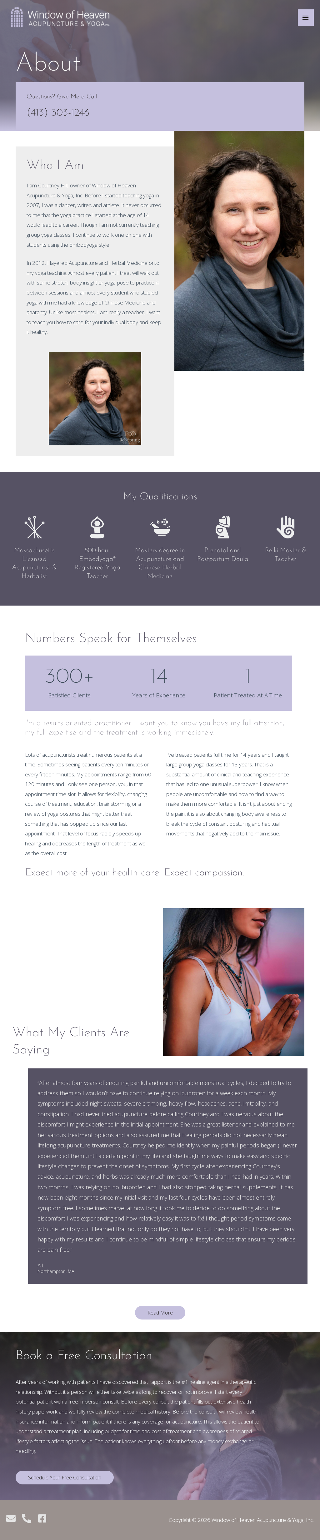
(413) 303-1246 (58, 113)
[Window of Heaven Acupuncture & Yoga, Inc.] (60, 17)
